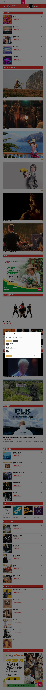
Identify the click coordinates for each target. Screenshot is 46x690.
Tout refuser (15, 341)
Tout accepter (9, 341)
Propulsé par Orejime (37, 355)
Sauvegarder (9, 356)
